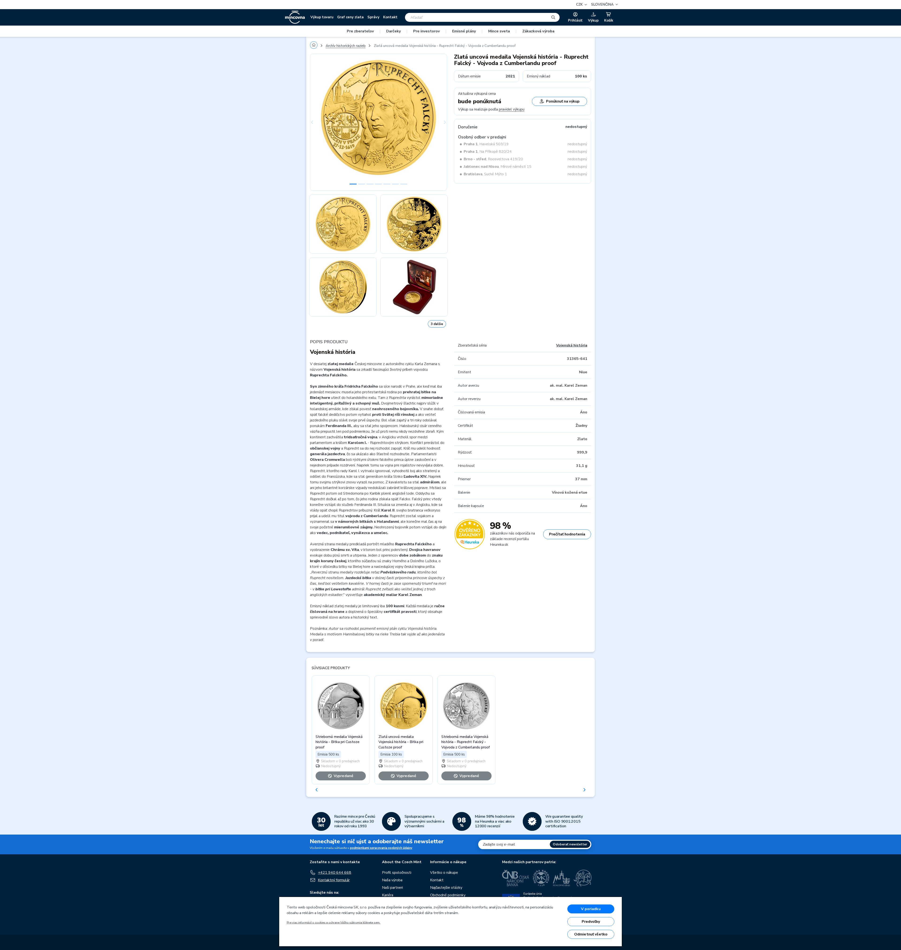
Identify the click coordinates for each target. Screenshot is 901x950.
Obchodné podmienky (448, 895)
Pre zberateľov (360, 31)
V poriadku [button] (591, 909)
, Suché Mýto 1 (485, 174)
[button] (603, 4)
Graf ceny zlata (350, 17)
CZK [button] (580, 4)
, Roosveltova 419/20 (493, 159)
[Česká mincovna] (295, 17)
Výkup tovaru (321, 17)
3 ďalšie (437, 324)
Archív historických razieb (346, 45)
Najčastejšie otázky (446, 887)
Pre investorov (426, 31)
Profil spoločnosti (396, 872)
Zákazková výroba (538, 31)
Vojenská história (571, 345)
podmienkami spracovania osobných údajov (381, 848)
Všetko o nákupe (444, 872)
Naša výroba (392, 880)
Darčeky (393, 31)
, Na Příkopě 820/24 (488, 151)
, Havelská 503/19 (486, 144)
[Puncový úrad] (561, 878)
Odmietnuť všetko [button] (591, 934)
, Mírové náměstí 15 (497, 166)
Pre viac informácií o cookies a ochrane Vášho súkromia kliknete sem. (333, 922)
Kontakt (390, 17)
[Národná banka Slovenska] (583, 878)
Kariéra (387, 895)
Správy (373, 17)
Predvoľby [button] (591, 921)
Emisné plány (464, 31)
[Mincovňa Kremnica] (541, 878)
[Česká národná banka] (515, 878)
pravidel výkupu (511, 109)
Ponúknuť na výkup (563, 101)
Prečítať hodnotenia (567, 534)
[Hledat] (553, 17)
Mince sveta (499, 31)
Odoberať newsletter (570, 844)
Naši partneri (392, 887)
